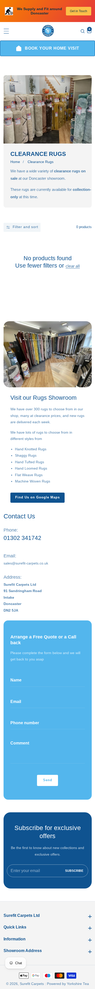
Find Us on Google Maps (37, 497)
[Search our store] (83, 31)
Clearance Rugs (40, 162)
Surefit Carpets (32, 984)
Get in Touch (78, 11)
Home (15, 162)
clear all (73, 266)
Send (47, 780)
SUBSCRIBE (74, 870)
